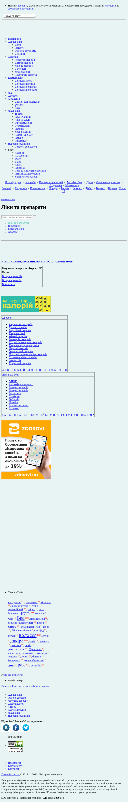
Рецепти (19, 47)
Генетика (20, 167)
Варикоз (100, 188)
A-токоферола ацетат (21, 384)
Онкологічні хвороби (21, 351)
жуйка (24, 656)
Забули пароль (40, 686)
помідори (42, 653)
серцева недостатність (20, 622)
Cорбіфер (14, 396)
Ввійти (5, 686)
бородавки (14, 660)
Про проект (14, 762)
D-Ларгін (14, 399)
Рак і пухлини (23, 116)
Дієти (18, 44)
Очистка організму (25, 50)
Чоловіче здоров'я (25, 59)
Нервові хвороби (18, 348)
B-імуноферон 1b (12, 276)
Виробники (14, 225)
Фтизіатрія (15, 360)
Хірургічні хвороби (20, 363)
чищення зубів (20, 606)
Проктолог (35, 649)
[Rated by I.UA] (15, 745)
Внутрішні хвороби (20, 330)
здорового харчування (20, 8)
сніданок (14, 602)
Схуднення (14, 98)
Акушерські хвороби (20, 324)
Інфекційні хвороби (20, 339)
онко (41, 609)
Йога (17, 107)
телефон (13, 656)
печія (28, 645)
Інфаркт (77, 188)
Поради (53, 188)
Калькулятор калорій (26, 176)
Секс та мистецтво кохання (30, 170)
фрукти (25, 613)
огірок (31, 609)
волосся (27, 635)
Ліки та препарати (18, 222)
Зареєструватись (21, 686)
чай (32, 641)
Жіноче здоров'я (24, 65)
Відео (18, 161)
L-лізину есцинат (18, 405)
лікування (110, 5)
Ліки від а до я (13, 182)
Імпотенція (21, 140)
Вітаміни (20, 53)
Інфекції (19, 128)
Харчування (15, 41)
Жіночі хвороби (18, 336)
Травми (19, 113)
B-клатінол (8, 284)
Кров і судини (23, 131)
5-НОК (13, 381)
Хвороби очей (17, 333)
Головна (4, 199)
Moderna (13, 613)
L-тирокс (14, 408)
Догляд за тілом (23, 80)
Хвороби (13, 95)
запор (46, 626)
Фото (18, 158)
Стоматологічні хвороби (23, 357)
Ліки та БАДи (22, 119)
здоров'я (22, 5)
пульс (35, 606)
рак (21, 665)
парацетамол (37, 618)
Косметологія (22, 71)
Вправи (112, 188)
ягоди (45, 635)
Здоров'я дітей (16, 703)
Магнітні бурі (74, 182)
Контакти (13, 768)
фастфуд (39, 630)
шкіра (18, 640)
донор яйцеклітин (34, 660)
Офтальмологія (23, 122)
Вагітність (20, 68)
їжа (20, 618)
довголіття (16, 649)
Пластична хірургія (26, 74)
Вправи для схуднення (27, 101)
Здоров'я (13, 56)
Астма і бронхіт (23, 134)
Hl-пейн (13, 402)
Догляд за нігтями (25, 83)
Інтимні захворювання (27, 173)
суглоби (36, 665)
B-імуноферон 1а (12, 280)
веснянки (45, 641)
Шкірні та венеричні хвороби (25, 342)
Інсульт (65, 188)
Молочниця (72, 185)
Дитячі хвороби (18, 327)
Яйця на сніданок (22, 630)
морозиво (32, 602)
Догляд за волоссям (26, 89)
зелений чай (15, 609)
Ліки (10, 92)
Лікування (14, 110)
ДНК (11, 665)
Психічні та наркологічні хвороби (28, 354)
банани (36, 656)
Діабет (88, 188)
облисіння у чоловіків (20, 653)
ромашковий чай (30, 626)
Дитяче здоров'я (24, 62)
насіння (16, 645)
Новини (19, 152)
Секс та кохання (17, 709)
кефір (40, 622)
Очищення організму (108, 182)
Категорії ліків (16, 228)
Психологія (21, 155)
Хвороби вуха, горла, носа (24, 345)
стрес (12, 626)
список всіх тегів (13, 674)
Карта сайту (15, 765)
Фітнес (18, 104)
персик (12, 635)
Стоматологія (22, 125)
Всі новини (14, 38)
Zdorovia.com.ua (10, 774)
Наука (18, 164)
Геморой (19, 137)
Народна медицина (19, 143)
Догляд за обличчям (26, 86)
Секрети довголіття (26, 146)
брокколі (46, 602)
